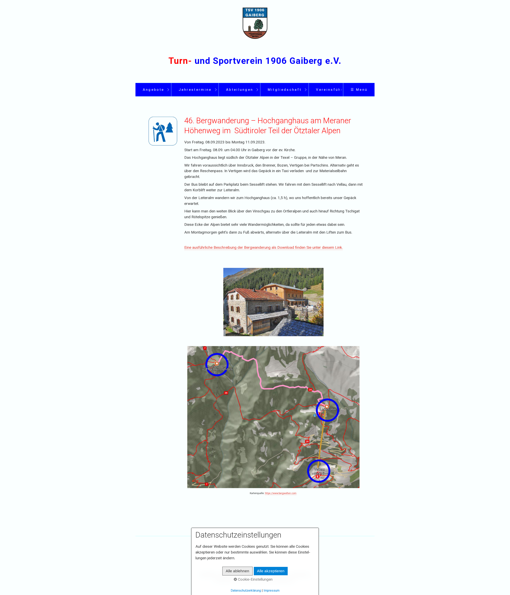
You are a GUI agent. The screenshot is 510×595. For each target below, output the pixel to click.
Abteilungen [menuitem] (239, 90)
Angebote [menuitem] (153, 90)
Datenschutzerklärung (246, 590)
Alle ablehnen (237, 571)
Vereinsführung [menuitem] (333, 90)
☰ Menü (359, 90)
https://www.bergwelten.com (280, 493)
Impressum (272, 590)
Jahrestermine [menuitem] (195, 90)
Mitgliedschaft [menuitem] (285, 90)
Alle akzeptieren (270, 571)
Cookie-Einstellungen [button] (255, 579)
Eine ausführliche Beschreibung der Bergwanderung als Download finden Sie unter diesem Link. (263, 247)
